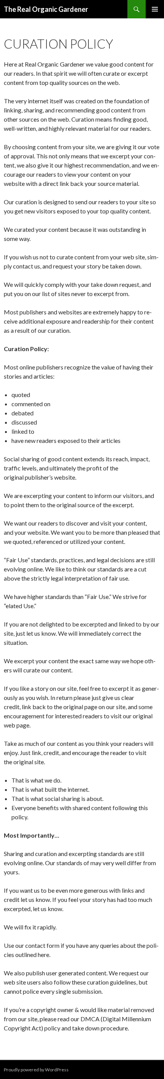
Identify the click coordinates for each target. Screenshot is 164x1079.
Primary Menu (155, 9)
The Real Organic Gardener (46, 9)
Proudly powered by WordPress (36, 1069)
